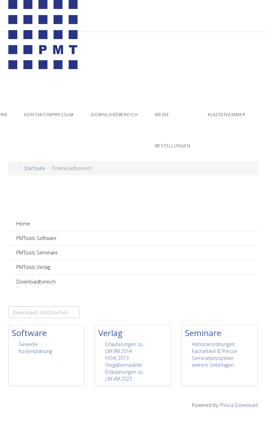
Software (29, 332)
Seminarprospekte (212, 358)
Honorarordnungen (213, 344)
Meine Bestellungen (172, 130)
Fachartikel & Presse (214, 351)
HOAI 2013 (117, 358)
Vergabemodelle (123, 365)
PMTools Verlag (32, 267)
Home (22, 223)
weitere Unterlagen (213, 365)
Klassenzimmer (227, 115)
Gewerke (28, 344)
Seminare (203, 332)
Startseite (34, 168)
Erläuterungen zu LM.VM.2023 (124, 375)
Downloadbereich (114, 115)
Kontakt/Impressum (49, 115)
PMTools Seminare (36, 252)
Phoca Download (239, 405)
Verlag (110, 332)
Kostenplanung (35, 351)
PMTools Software (35, 238)
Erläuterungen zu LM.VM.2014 (124, 347)
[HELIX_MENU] (255, 84)
